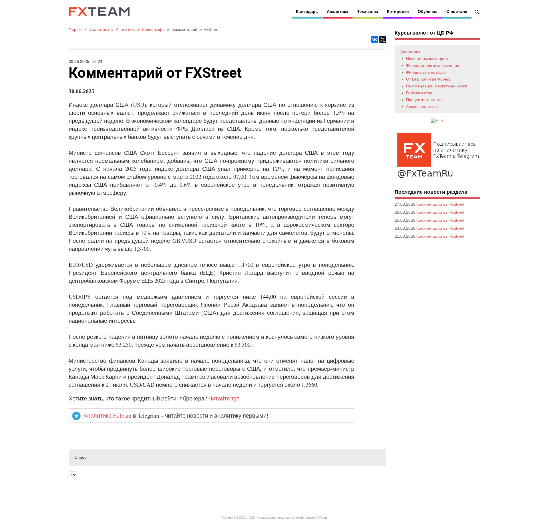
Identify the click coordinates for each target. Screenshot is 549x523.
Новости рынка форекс (427, 58)
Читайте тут (223, 398)
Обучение (427, 11)
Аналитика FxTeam (107, 415)
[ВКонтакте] (374, 39)
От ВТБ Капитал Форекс (428, 79)
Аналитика (337, 11)
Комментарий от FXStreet (440, 204)
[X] (382, 39)
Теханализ (367, 11)
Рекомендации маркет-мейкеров (436, 86)
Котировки (398, 11)
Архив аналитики (422, 106)
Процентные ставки (424, 99)
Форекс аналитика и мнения (432, 65)
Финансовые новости (426, 72)
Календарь (307, 11)
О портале (456, 11)
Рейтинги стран (420, 93)
